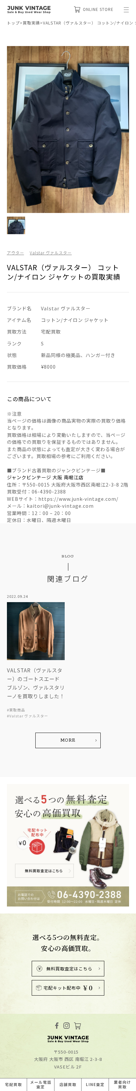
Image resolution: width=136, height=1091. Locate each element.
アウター (15, 252)
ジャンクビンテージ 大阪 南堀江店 (45, 477)
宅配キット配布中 (68, 987)
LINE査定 (95, 1084)
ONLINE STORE (98, 9)
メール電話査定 (40, 1084)
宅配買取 (13, 1084)
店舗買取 (68, 1084)
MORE (68, 740)
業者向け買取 (122, 1084)
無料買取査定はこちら (69, 968)
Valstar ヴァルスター (51, 252)
